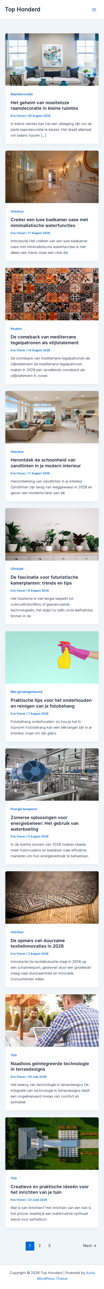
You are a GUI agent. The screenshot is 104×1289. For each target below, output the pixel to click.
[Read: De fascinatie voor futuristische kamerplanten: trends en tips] (51, 534)
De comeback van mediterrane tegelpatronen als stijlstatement (45, 339)
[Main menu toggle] (94, 10)
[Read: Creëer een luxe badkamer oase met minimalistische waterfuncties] (51, 177)
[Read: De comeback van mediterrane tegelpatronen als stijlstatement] (51, 294)
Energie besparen (24, 809)
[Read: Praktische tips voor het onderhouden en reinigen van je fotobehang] (51, 657)
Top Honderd (22, 9)
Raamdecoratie (22, 94)
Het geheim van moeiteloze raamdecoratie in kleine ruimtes (44, 105)
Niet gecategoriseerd (26, 692)
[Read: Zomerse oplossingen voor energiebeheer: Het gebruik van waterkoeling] (51, 774)
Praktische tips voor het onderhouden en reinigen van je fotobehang (51, 703)
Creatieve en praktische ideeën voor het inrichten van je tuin (50, 1189)
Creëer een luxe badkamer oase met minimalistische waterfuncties (49, 222)
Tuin (14, 1055)
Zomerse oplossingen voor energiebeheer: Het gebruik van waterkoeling (45, 823)
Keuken (16, 328)
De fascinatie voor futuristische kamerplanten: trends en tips (44, 580)
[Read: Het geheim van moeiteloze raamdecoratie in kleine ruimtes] (51, 59)
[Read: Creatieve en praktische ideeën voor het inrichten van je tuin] (51, 1143)
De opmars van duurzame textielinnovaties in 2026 (38, 943)
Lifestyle (17, 569)
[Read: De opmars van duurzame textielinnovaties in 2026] (51, 897)
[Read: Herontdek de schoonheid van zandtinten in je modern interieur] (51, 417)
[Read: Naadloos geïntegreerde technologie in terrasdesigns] (51, 1020)
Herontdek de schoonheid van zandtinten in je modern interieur (46, 462)
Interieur (17, 211)
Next (90, 1245)
